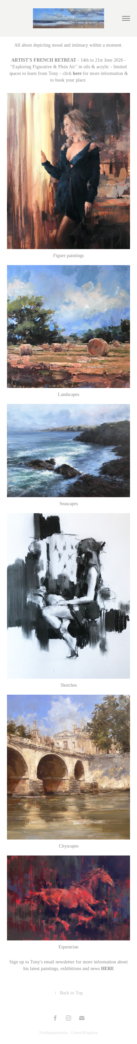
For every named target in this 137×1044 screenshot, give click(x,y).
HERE (107, 968)
